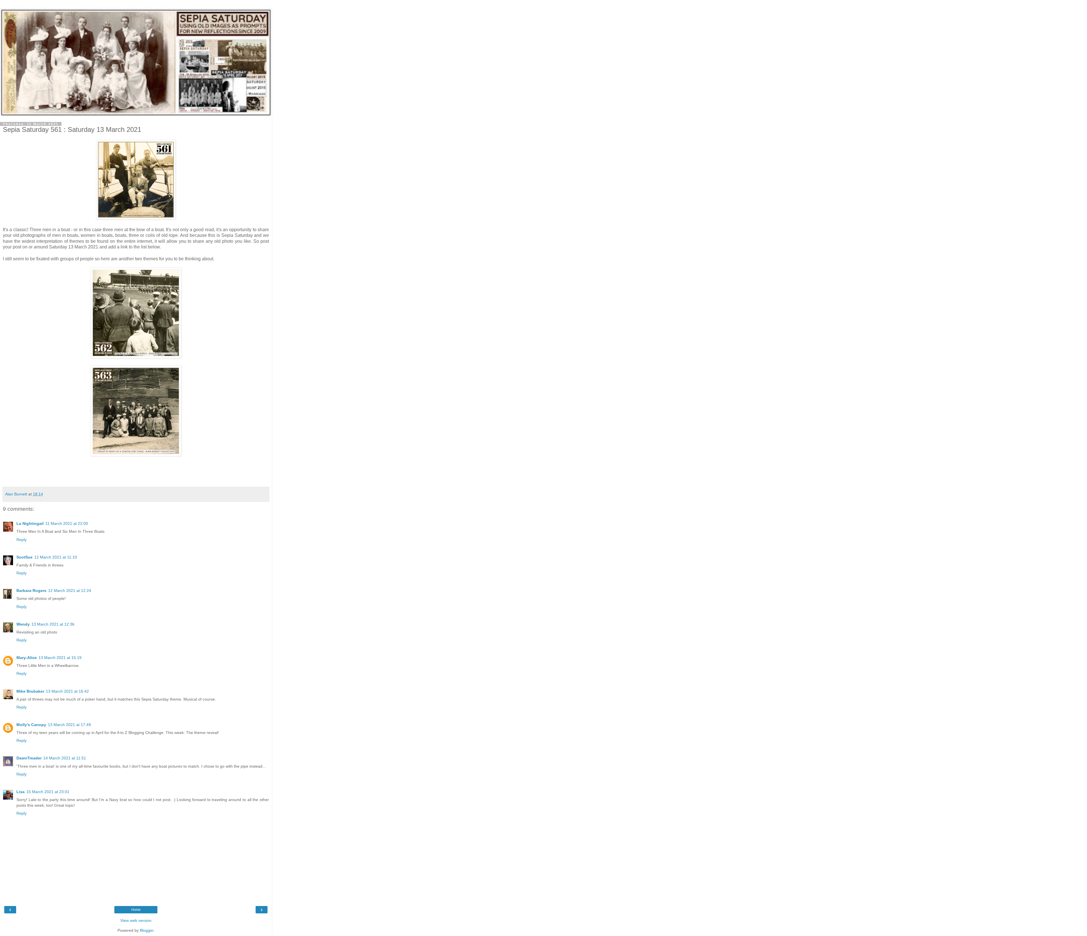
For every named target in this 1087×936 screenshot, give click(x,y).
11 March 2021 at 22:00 (66, 523)
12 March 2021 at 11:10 (55, 557)
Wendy (23, 624)
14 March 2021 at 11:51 (64, 758)
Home (136, 910)
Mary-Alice (26, 657)
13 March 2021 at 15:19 (60, 657)
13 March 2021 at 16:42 (67, 691)
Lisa (20, 791)
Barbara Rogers (31, 590)
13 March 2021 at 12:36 (52, 624)
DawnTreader (29, 758)
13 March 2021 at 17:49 (69, 724)
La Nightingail (30, 523)
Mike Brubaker (30, 691)
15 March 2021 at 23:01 (47, 791)
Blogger (146, 930)
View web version (135, 920)
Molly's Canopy (31, 724)
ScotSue (24, 557)
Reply (21, 539)
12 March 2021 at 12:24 (69, 590)
